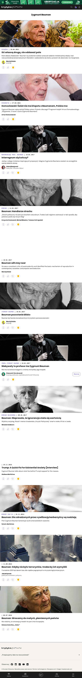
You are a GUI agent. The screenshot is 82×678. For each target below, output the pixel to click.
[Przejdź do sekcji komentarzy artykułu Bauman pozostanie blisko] (13, 327)
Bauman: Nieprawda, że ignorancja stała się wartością (31, 418)
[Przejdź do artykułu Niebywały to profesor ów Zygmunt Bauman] (41, 347)
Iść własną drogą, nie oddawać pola (21, 52)
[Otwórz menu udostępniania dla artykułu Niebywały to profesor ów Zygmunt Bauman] (8, 379)
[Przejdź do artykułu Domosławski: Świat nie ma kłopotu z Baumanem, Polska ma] (41, 87)
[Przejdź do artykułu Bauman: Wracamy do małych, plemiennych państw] (41, 599)
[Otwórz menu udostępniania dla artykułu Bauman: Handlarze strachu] (8, 224)
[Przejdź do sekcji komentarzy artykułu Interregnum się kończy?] (13, 172)
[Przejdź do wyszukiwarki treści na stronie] (71, 7)
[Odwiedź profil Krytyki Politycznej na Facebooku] (12, 664)
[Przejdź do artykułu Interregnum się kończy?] (41, 138)
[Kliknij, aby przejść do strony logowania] (79, 7)
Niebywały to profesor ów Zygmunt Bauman (25, 366)
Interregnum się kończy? (15, 157)
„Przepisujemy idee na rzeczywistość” (15, 655)
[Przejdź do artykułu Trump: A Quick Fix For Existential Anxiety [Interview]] (41, 449)
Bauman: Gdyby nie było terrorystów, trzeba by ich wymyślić (34, 566)
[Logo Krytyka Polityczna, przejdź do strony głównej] (12, 7)
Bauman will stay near (14, 263)
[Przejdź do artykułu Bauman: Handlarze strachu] (41, 192)
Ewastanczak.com (67, 669)
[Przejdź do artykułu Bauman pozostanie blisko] (41, 296)
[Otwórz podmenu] (79, 655)
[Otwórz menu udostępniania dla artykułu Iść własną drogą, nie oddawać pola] (8, 67)
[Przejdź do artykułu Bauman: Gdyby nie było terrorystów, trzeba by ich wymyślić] (41, 548)
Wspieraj (9, 676)
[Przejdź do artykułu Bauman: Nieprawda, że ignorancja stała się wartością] (41, 399)
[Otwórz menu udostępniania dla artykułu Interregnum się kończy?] (8, 172)
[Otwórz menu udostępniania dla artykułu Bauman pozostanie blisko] (8, 327)
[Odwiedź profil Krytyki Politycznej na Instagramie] (16, 664)
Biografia (5, 103)
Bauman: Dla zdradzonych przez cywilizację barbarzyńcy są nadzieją (39, 517)
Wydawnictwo (25, 676)
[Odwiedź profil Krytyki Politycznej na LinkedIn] (27, 664)
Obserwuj (57, 676)
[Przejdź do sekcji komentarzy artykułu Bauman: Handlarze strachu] (13, 224)
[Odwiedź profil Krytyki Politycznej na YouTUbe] (23, 664)
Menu (73, 676)
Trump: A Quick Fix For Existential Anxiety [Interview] (30, 467)
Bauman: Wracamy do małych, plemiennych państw (30, 618)
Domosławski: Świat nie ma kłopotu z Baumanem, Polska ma (35, 105)
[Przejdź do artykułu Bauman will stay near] (41, 244)
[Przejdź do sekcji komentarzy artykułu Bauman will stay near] (13, 276)
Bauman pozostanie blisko (16, 314)
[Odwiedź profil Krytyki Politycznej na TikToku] (19, 664)
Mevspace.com (51, 669)
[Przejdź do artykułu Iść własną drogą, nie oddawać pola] (41, 33)
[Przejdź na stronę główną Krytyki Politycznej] (11, 648)
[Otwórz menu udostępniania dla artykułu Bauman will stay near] (8, 276)
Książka (5, 49)
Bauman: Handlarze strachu (17, 211)
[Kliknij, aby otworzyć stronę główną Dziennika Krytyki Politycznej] (41, 674)
